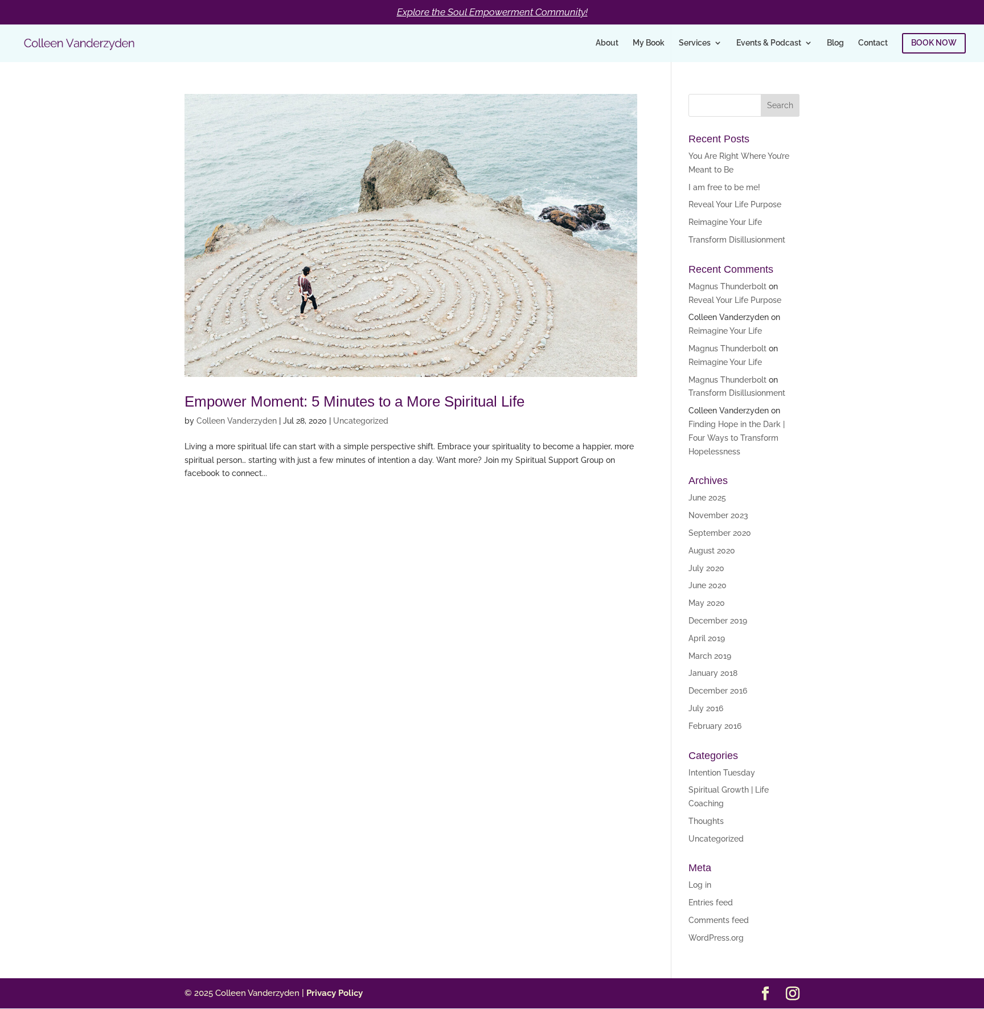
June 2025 (707, 497)
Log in (699, 884)
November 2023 (718, 515)
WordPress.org (716, 937)
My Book (649, 43)
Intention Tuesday (721, 772)
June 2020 (707, 585)
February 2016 (714, 726)
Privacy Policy (334, 993)
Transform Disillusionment (736, 239)
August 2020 (711, 550)
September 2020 (719, 533)
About (607, 43)
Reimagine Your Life (725, 222)
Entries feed (710, 902)
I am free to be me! (724, 187)
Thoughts (706, 821)
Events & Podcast (768, 43)
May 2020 (706, 603)
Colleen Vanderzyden (236, 420)
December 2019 (717, 620)
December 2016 (717, 690)
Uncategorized (360, 420)
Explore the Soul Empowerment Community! (492, 12)
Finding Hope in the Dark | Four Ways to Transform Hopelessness (736, 438)
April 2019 (706, 638)
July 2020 (706, 568)
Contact (873, 43)
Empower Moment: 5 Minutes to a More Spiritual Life (354, 401)
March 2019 (709, 656)
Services (695, 43)
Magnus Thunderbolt (727, 286)
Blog (835, 43)
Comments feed (718, 920)
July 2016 (705, 708)
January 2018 (712, 673)
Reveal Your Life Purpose (734, 204)
